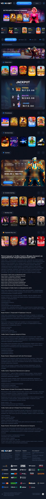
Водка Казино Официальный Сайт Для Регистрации (13, 279)
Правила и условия (26, 452)
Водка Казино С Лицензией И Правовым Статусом (13, 276)
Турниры (16, 456)
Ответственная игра (27, 454)
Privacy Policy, (35, 460)
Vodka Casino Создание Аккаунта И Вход (11, 277)
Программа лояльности (17, 455)
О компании (17, 452)
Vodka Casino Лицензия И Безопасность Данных (12, 280)
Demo (5, 76)
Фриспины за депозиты (17, 459)
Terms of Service (41, 460)
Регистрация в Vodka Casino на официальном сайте (13, 274)
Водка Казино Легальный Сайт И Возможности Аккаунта (14, 285)
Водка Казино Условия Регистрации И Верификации (13, 282)
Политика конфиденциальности (27, 456)
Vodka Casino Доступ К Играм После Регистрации (13, 283)
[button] (2, 39)
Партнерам (25, 458)
